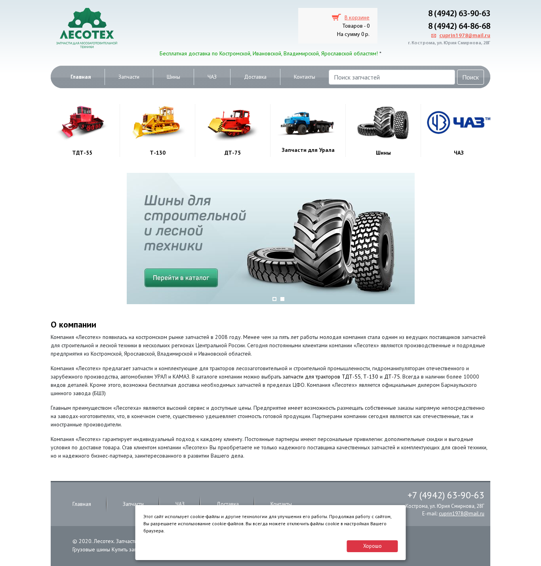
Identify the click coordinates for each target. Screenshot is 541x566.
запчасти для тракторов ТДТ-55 (322, 376)
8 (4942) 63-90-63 (459, 14)
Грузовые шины (91, 549)
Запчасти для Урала (308, 149)
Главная (80, 76)
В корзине (357, 18)
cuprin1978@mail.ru (464, 36)
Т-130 (158, 152)
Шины (173, 76)
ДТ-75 (233, 152)
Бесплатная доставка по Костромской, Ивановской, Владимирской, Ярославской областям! (269, 53)
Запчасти (128, 76)
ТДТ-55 (82, 152)
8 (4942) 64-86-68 (459, 27)
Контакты (304, 76)
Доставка (255, 76)
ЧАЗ (212, 76)
